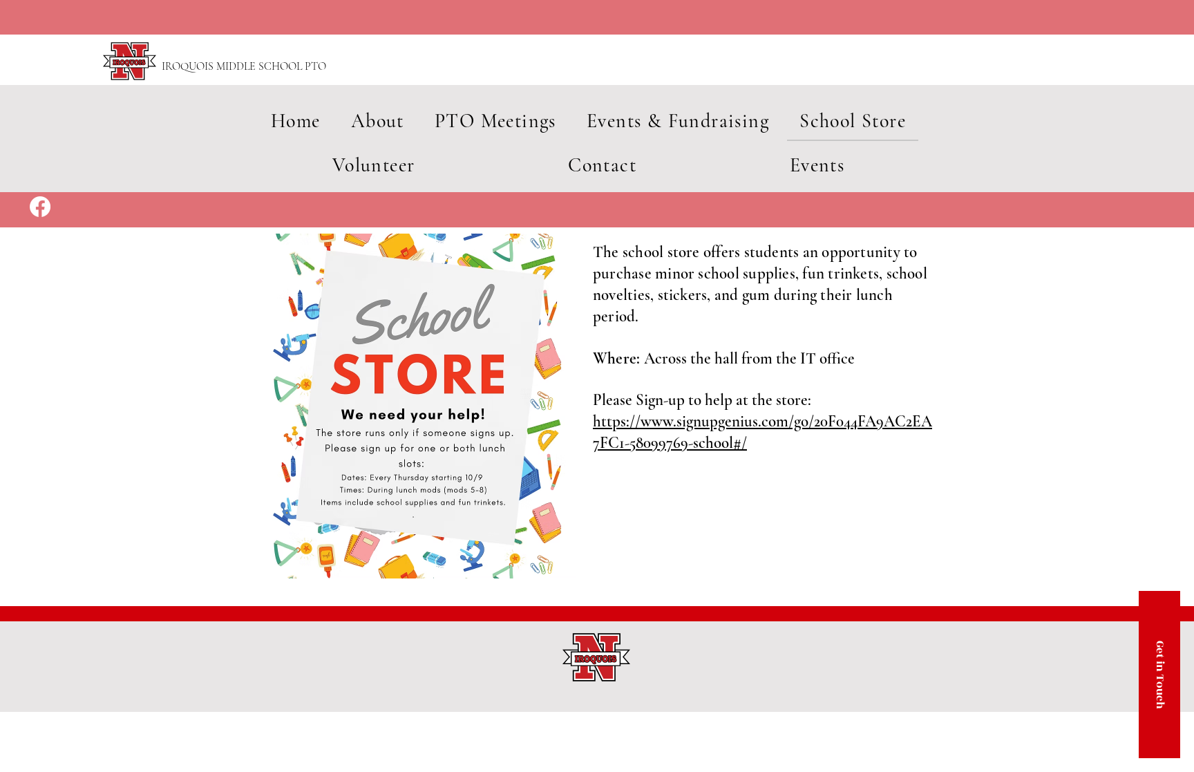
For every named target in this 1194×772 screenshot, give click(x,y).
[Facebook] (40, 206)
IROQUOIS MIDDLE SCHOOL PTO (244, 66)
